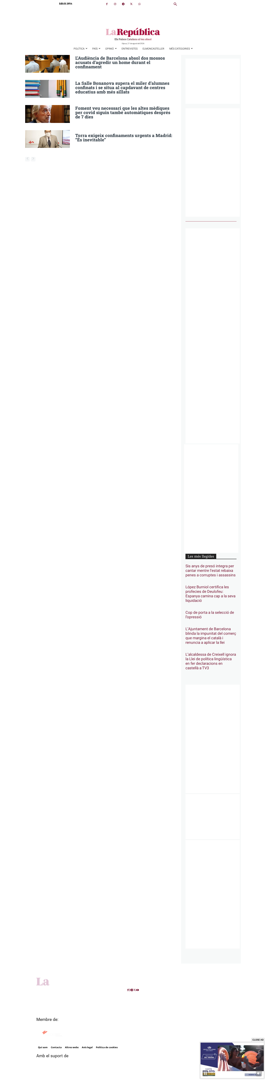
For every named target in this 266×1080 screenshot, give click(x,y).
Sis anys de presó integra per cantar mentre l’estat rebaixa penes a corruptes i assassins (210, 570)
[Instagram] (115, 4)
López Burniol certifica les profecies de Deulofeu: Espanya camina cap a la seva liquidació (210, 593)
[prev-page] (27, 159)
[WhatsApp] (139, 4)
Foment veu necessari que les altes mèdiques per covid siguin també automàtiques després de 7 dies (122, 112)
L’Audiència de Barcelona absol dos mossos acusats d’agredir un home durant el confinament (120, 62)
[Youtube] (137, 990)
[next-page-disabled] (33, 159)
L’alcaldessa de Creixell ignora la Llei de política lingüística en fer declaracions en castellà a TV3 (210, 661)
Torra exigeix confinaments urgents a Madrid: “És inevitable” (123, 138)
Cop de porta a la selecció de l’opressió (209, 615)
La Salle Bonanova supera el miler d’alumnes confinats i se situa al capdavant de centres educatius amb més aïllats (122, 87)
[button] (175, 4)
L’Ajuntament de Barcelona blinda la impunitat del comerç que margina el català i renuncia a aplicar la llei (210, 635)
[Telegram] (123, 4)
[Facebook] (107, 4)
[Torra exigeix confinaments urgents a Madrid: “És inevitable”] (47, 139)
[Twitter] (131, 4)
